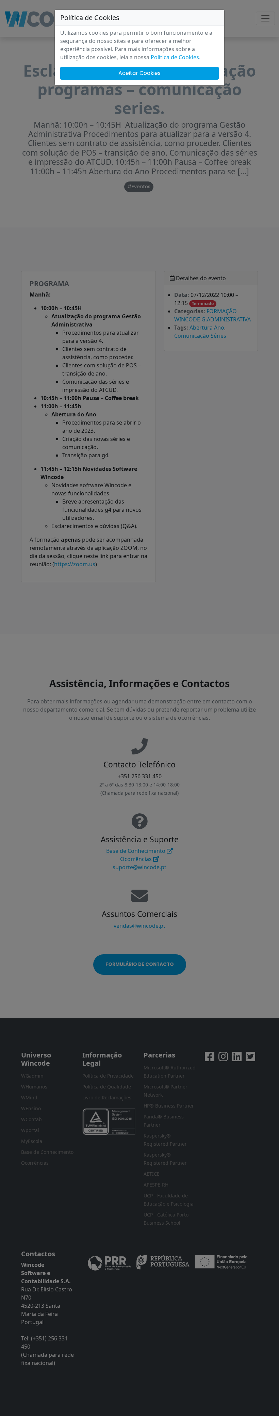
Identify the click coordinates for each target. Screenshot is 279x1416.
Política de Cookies (175, 57)
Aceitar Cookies (139, 73)
